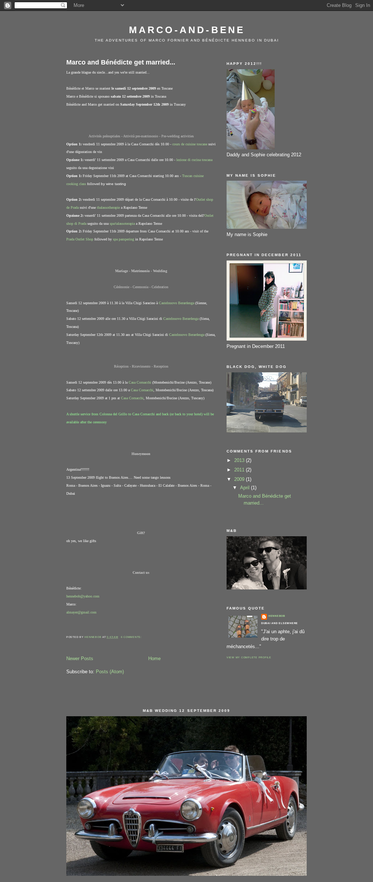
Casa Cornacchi (140, 382)
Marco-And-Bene (187, 29)
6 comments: (132, 637)
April (245, 487)
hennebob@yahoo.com (82, 596)
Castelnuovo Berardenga (176, 303)
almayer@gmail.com (81, 612)
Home (154, 658)
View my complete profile (249, 657)
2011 (240, 470)
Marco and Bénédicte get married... (120, 62)
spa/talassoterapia (122, 224)
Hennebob (276, 616)
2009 (240, 479)
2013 (240, 460)
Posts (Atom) (110, 671)
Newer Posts (79, 658)
